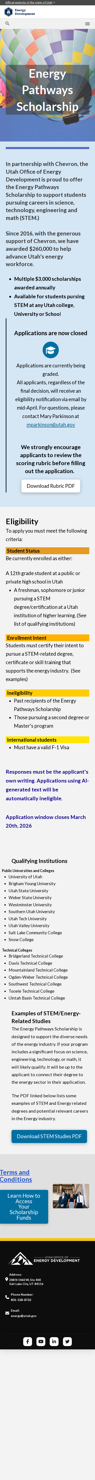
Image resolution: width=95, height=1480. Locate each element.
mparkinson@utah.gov (51, 425)
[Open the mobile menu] (87, 24)
